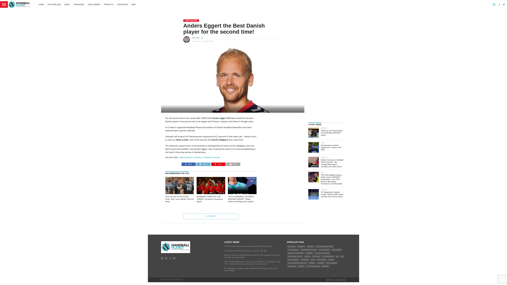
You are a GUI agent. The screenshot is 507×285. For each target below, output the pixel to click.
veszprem (304, 259)
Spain (313, 259)
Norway (312, 263)
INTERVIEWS (122, 5)
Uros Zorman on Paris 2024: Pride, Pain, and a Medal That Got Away (179, 199)
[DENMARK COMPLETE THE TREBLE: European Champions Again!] (211, 193)
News (67, 5)
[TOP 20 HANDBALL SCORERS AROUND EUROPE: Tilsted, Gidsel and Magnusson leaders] (242, 193)
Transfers (79, 5)
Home (41, 5)
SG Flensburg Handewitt (297, 263)
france (307, 256)
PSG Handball (293, 250)
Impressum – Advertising (336, 280)
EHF (342, 256)
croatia (301, 266)
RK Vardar (316, 256)
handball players (211, 157)
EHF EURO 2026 (54, 5)
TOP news (291, 246)
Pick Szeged (336, 250)
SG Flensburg (293, 259)
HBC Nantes (321, 259)
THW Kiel (310, 246)
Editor (197, 38)
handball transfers (296, 253)
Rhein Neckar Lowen (308, 250)
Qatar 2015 (292, 266)
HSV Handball (332, 263)
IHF (337, 256)
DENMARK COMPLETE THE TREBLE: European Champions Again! (210, 199)
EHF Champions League (324, 246)
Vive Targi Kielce (313, 266)
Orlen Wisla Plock (295, 256)
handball (198, 157)
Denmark (309, 253)
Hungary (325, 266)
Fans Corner (94, 5)
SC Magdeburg (328, 256)
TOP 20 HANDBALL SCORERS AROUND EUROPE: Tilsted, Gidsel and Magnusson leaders (241, 199)
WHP (134, 5)
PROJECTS (108, 5)
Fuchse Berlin (324, 250)
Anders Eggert (186, 157)
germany (320, 263)
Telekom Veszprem (322, 253)
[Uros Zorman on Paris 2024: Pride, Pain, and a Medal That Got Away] (179, 193)
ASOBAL (331, 259)
